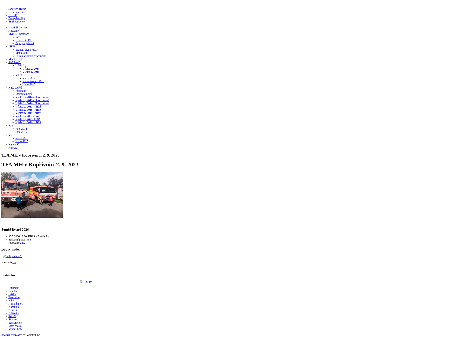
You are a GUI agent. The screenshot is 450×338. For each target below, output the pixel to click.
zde (29, 239)
